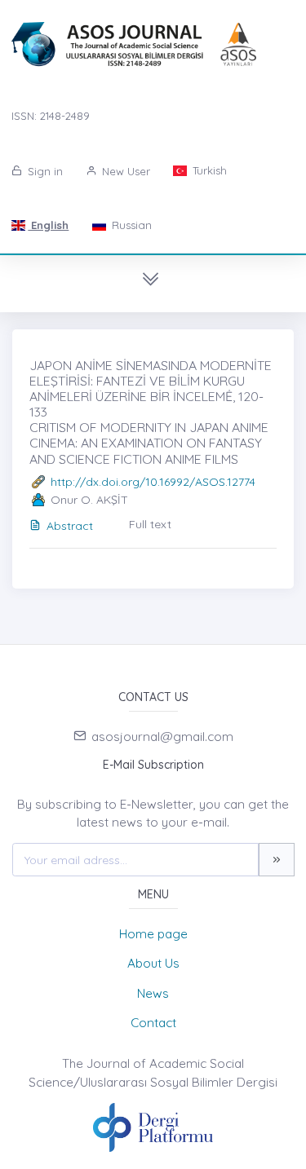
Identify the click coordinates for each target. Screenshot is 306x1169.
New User (124, 171)
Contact (153, 1022)
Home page (153, 934)
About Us (153, 963)
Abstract (70, 525)
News (153, 993)
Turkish (208, 170)
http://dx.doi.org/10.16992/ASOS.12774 (153, 481)
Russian (130, 225)
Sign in (43, 171)
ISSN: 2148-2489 (50, 115)
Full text (150, 524)
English (48, 225)
